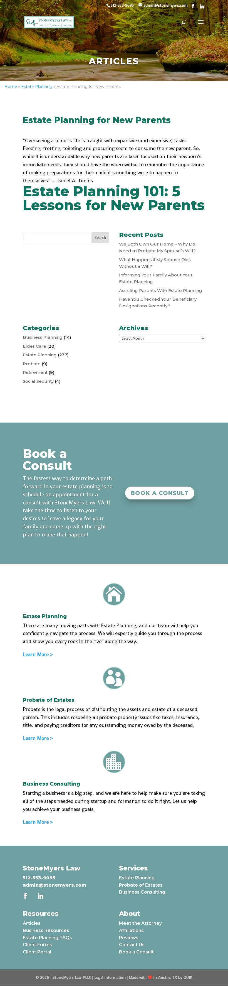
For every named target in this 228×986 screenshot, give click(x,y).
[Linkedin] (202, 6)
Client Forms (37, 944)
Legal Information (110, 977)
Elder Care (34, 346)
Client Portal (37, 952)
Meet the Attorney (140, 923)
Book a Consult (160, 493)
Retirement (35, 372)
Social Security (38, 381)
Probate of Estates (141, 885)
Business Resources (46, 930)
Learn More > (38, 654)
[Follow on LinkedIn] (40, 896)
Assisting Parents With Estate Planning (160, 290)
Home (10, 86)
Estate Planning (36, 86)
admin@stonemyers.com (54, 885)
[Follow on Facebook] (25, 896)
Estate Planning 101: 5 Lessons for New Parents (114, 198)
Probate (32, 363)
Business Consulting (142, 892)
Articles (32, 923)
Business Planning (43, 337)
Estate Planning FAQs (47, 937)
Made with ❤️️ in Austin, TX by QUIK (160, 977)
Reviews (128, 937)
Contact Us (132, 944)
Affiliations (131, 930)
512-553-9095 (39, 877)
